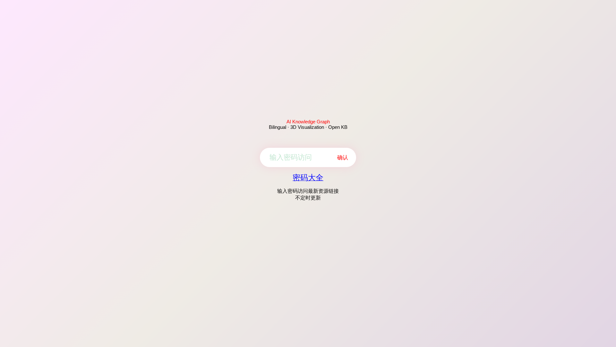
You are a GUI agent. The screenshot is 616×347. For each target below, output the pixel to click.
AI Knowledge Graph (308, 121)
